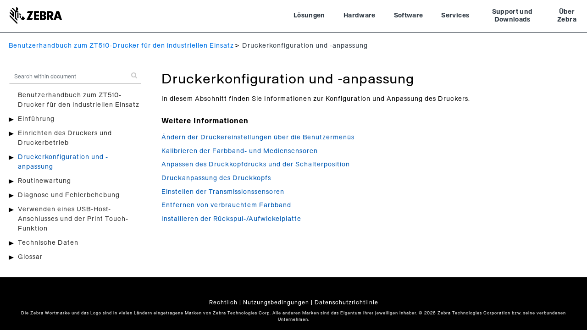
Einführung (36, 119)
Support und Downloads (512, 16)
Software (408, 15)
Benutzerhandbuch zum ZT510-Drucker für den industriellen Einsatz (121, 46)
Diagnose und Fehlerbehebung (69, 195)
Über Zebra (566, 16)
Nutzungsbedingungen (276, 302)
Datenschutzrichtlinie (346, 302)
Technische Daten (48, 243)
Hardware (359, 15)
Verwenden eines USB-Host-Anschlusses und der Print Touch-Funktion (73, 219)
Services (455, 15)
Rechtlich (223, 302)
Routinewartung (44, 181)
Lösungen (309, 15)
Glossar (30, 257)
